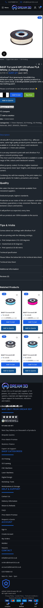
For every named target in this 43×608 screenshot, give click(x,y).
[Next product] (41, 64)
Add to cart (16, 95)
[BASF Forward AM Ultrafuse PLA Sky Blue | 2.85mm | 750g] (32, 344)
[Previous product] (36, 64)
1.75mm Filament (16, 123)
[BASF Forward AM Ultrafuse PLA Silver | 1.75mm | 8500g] (10, 344)
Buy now (29, 95)
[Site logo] (21, 7)
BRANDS (16, 125)
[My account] (35, 7)
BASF (10, 125)
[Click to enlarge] (4, 53)
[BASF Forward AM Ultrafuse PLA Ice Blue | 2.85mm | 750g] (10, 301)
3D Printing (24, 59)
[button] (7, 107)
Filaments (23, 125)
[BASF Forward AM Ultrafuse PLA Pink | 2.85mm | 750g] (32, 301)
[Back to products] (39, 64)
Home (2, 59)
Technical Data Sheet (8, 262)
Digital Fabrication (12, 59)
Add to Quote (7, 100)
